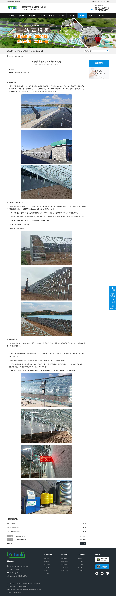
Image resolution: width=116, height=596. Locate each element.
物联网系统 (17, 51)
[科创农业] (13, 8)
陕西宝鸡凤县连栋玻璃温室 (14, 531)
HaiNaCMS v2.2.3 (18, 592)
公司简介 (80, 558)
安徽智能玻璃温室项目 (20, 536)
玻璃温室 (46, 561)
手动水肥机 (32, 51)
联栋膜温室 (47, 564)
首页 (16, 56)
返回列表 (82, 544)
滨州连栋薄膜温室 (12, 523)
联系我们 (100, 1)
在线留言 (80, 570)
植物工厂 (46, 570)
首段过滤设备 (39, 51)
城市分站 (106, 1)
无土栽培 (46, 574)
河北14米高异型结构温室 (21, 539)
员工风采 (80, 564)
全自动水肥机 (24, 51)
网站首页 (46, 558)
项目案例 (21, 56)
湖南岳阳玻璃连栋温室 (13, 527)
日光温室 (46, 567)
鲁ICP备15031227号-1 (35, 589)
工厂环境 (80, 561)
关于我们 (94, 1)
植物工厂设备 (65, 570)
